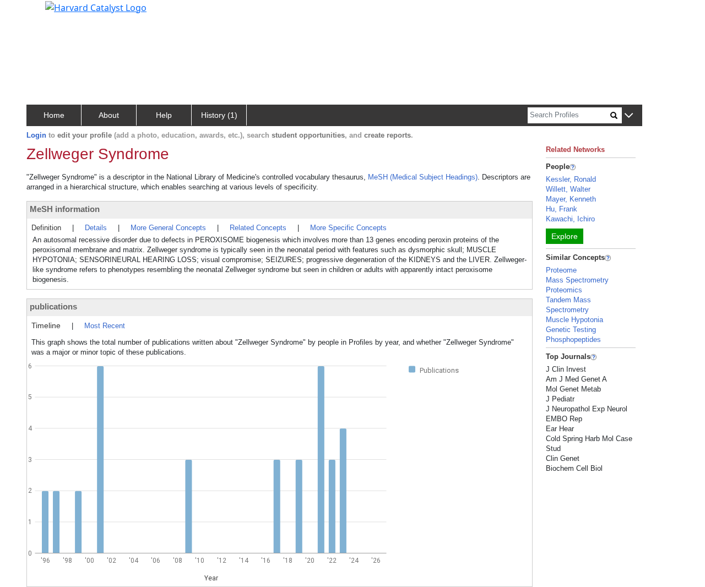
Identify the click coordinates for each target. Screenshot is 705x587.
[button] (629, 116)
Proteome (561, 270)
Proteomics (564, 290)
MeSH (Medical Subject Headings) (423, 177)
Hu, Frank (561, 209)
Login (36, 135)
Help (164, 115)
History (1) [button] (219, 115)
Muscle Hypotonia (574, 320)
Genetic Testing (571, 329)
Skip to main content (46, 13)
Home (54, 115)
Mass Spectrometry (577, 280)
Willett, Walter (568, 189)
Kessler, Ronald (571, 179)
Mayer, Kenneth (571, 199)
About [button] (109, 115)
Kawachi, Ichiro (570, 219)
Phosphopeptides (573, 339)
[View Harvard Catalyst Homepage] (96, 7)
